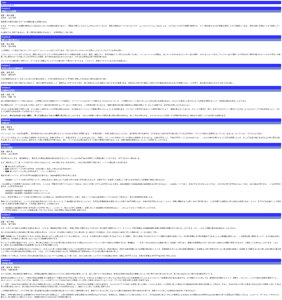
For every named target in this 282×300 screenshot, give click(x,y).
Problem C (6, 65)
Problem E (6, 120)
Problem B (6, 37)
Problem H (6, 260)
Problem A (6, 8)
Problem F (6, 144)
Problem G (6, 215)
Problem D (6, 87)
